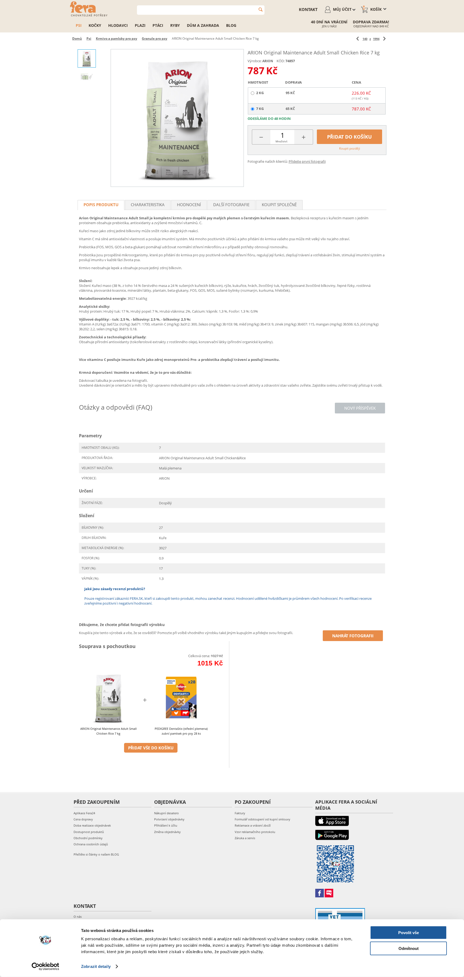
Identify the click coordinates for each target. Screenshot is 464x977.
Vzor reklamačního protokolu (255, 832)
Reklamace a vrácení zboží (253, 825)
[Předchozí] (357, 38)
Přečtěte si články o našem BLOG (96, 854)
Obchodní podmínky (88, 838)
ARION (267, 61)
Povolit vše (408, 932)
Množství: (282, 141)
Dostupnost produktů (89, 832)
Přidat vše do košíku (150, 747)
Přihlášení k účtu (165, 825)
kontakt (308, 9)
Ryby (175, 25)
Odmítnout (408, 948)
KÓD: (281, 60)
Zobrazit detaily (96, 966)
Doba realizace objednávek (92, 825)
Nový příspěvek (360, 408)
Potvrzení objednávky (169, 819)
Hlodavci (118, 25)
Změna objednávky (167, 832)
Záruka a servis (245, 838)
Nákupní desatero (166, 813)
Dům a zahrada (203, 25)
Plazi (140, 25)
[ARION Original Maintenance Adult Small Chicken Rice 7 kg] (177, 118)
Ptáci (158, 25)
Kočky (95, 25)
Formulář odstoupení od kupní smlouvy (262, 819)
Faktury (240, 813)
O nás (78, 917)
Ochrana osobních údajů (91, 844)
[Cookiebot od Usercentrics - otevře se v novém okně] (45, 967)
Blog (231, 25)
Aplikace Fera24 (84, 813)
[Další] (384, 38)
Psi (79, 25)
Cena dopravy (83, 819)
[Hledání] (260, 9)
